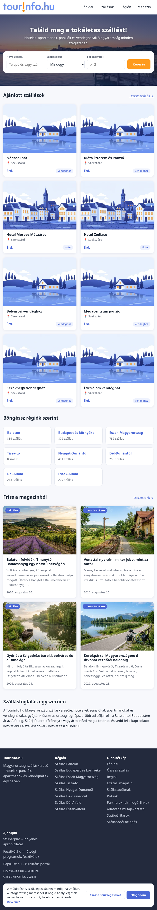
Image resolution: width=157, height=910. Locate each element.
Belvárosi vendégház (24, 311)
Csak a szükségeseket (105, 895)
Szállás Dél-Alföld (68, 802)
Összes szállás (118, 770)
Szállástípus (54, 57)
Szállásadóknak (119, 789)
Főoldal (87, 7)
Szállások (107, 7)
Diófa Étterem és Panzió (104, 157)
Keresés (139, 64)
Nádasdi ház (17, 157)
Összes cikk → (143, 497)
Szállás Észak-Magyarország (77, 777)
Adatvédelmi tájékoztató (126, 809)
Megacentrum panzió (102, 311)
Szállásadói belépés (122, 822)
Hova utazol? (15, 57)
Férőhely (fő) (95, 57)
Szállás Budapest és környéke (78, 770)
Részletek (13, 901)
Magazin (144, 7)
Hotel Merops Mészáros (26, 234)
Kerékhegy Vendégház (26, 388)
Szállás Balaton (66, 764)
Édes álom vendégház (102, 388)
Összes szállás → (141, 96)
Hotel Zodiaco (95, 234)
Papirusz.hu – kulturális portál (26, 864)
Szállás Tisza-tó (66, 783)
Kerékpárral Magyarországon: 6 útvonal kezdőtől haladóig (111, 657)
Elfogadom (138, 895)
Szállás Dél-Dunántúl (71, 796)
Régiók (125, 7)
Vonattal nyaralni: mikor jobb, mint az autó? (116, 561)
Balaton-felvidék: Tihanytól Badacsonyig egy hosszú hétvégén (36, 561)
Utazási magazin (119, 783)
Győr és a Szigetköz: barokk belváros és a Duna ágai (40, 657)
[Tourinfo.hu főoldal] (28, 7)
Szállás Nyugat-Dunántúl (74, 789)
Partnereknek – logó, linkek (128, 802)
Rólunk (112, 796)
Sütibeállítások (118, 815)
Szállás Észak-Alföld (70, 809)
